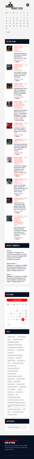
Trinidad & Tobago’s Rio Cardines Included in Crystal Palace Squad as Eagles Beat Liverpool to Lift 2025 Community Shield (17, 256)
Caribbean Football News (15, 345)
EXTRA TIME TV (21, 360)
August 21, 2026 (18, 119)
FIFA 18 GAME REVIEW (17, 363)
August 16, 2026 (18, 153)
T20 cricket (21, 86)
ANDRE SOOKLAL (21, 337)
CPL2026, (20, 47)
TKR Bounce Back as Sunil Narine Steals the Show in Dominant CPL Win (20, 56)
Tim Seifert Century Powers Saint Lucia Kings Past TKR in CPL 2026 (20, 75)
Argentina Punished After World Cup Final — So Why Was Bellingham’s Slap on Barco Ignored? (20, 113)
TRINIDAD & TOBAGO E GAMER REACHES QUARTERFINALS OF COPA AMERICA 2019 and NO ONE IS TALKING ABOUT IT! (17, 268)
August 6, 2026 (18, 237)
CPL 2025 (18, 358)
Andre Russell (11, 337)
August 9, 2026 (18, 211)
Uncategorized (18, 51)
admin (18, 62)
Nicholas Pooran (12, 387)
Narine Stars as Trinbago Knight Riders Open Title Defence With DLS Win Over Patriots (20, 206)
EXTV (9, 363)
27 (17, 319)
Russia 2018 (22, 387)
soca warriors (11, 389)
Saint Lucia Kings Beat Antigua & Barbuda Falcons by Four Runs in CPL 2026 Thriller (20, 188)
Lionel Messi (11, 384)
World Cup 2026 (12, 414)
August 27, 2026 (18, 79)
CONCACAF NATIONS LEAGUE (15, 355)
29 (23, 319)
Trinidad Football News (14, 409)
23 (26, 316)
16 (25, 313)
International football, (17, 220)
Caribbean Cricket (18, 339)
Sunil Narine (19, 392)
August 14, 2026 (18, 174)
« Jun (8, 32)
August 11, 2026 (18, 193)
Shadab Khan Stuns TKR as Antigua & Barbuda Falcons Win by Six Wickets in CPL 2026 (20, 92)
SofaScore (11, 392)
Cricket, (16, 48)
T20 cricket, (17, 49)
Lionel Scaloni (20, 384)
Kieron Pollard (21, 379)
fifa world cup (12, 366)
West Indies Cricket (18, 412)
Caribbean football (13, 342)
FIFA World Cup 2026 (13, 368)
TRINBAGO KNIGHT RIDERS (14, 397)
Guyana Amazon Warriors (15, 376)
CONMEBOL (11, 358)
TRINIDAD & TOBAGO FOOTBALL (15, 400)
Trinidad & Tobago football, (18, 160)
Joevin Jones (11, 379)
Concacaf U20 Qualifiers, (19, 218)
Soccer (20, 389)
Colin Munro (11, 350)
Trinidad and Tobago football (16, 402)
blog (9, 339)
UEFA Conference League (18, 224)
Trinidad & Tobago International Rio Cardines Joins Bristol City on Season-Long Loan (20, 169)
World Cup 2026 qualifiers (18, 107)
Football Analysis (13, 371)
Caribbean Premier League (15, 347)
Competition (20, 350)
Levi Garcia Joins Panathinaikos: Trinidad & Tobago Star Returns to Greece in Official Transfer (20, 232)
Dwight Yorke (11, 360)
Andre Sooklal (20, 120)
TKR (17, 394)
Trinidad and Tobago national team (16, 405)
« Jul (8, 325)
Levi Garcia (17, 381)
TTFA (24, 409)
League (10, 381)
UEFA (9, 412)
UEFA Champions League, (19, 222)
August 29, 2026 (18, 60)
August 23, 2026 (18, 97)
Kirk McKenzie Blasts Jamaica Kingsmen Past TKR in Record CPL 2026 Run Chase (20, 147)
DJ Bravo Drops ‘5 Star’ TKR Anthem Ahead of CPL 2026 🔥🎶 (20, 130)
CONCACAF (10, 352)
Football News (12, 373)
